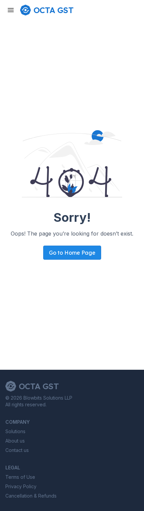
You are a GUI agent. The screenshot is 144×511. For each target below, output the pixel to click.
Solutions (15, 431)
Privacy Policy (21, 486)
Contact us (17, 450)
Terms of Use (20, 477)
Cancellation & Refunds (31, 496)
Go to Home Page (72, 252)
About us (15, 441)
